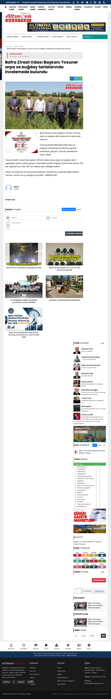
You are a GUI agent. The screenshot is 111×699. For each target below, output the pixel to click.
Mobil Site (11, 649)
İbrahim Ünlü (87, 373)
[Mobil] (73, 2)
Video (46, 649)
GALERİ (97, 7)
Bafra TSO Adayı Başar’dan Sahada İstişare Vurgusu (90, 452)
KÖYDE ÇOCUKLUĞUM (88, 368)
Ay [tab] (104, 445)
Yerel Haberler (35, 674)
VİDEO (105, 7)
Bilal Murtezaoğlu (89, 390)
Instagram (21, 682)
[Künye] (100, 2)
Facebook (6, 682)
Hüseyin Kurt (87, 349)
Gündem (33, 668)
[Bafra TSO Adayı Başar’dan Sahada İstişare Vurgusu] (89, 543)
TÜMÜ (102, 343)
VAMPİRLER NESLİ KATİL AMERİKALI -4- (92, 402)
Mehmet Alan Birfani (90, 365)
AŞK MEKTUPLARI (87, 376)
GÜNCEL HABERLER (42, 8)
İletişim (79, 649)
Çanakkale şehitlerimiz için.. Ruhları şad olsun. (93, 410)
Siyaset (32, 677)
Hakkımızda (61, 671)
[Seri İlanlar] (91, 2)
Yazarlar (57, 649)
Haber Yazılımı (72, 655)
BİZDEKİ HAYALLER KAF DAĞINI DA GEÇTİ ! (92, 385)
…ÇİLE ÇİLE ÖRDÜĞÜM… (89, 359)
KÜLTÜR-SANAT (51, 8)
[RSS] (104, 2)
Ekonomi (33, 671)
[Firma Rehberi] (87, 2)
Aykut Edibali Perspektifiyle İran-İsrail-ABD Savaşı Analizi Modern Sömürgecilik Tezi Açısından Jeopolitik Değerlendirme (88, 420)
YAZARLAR (88, 7)
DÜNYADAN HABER (23, 8)
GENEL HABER (32, 8)
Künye (89, 649)
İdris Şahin (86, 406)
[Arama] (78, 2)
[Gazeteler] (95, 2)
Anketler (68, 649)
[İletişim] (82, 2)
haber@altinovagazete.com (94, 683)
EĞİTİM (60, 7)
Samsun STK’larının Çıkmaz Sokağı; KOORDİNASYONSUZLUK (93, 393)
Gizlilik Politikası (62, 677)
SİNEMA (69, 7)
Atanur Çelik (87, 414)
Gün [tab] (94, 445)
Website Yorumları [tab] (69, 209)
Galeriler (36, 649)
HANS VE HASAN (86, 351)
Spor (31, 681)
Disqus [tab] (79, 209)
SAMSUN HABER (12, 8)
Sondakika (23, 649)
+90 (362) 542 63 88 (98, 677)
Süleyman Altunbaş (90, 357)
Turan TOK (86, 398)
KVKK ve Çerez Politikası (65, 681)
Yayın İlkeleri (61, 684)
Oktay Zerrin (87, 381)
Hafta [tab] (100, 445)
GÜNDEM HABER (77, 8)
